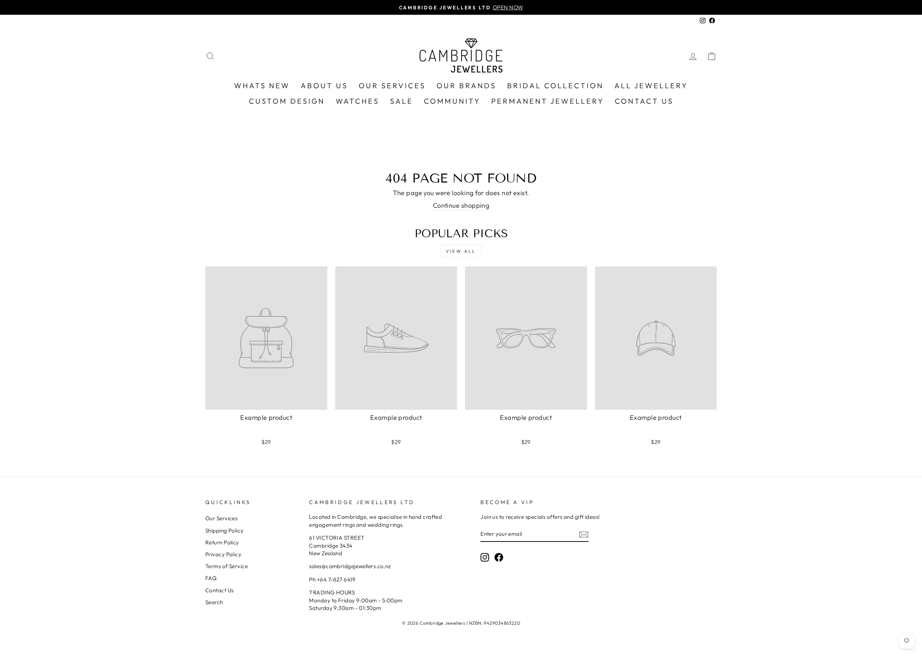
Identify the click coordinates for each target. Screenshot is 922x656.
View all (461, 251)
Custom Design (287, 100)
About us (324, 85)
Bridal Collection (555, 85)
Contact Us (644, 100)
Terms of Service (226, 566)
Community (452, 100)
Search (214, 602)
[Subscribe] (583, 534)
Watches (357, 100)
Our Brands (466, 85)
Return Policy (222, 542)
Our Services (392, 85)
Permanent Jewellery (547, 100)
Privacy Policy (223, 554)
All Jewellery (651, 85)
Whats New (262, 85)
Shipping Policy (224, 530)
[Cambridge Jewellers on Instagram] (484, 557)
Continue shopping (461, 205)
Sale (401, 100)
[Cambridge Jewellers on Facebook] (498, 557)
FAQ (210, 578)
